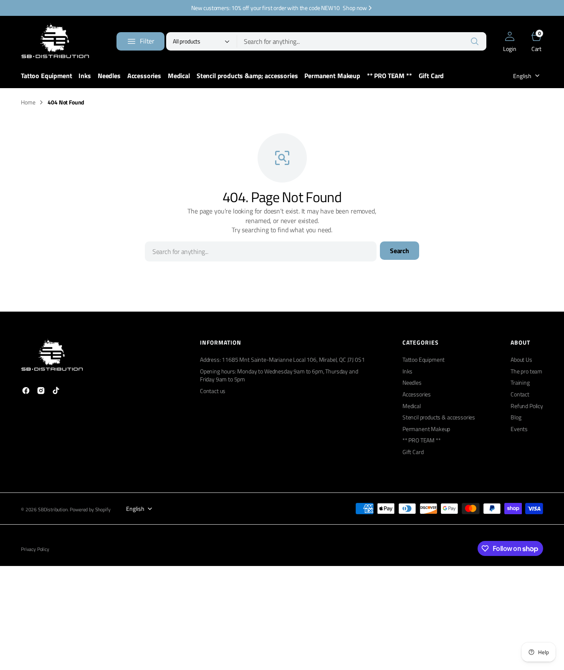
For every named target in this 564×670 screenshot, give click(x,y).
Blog (516, 417)
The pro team (526, 371)
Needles (412, 382)
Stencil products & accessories (438, 417)
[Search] (475, 41)
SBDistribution (53, 509)
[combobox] (361, 41)
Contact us (212, 390)
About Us (521, 359)
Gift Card (413, 451)
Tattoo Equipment (423, 359)
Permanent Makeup (426, 428)
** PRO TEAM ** (421, 440)
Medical (411, 405)
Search (399, 251)
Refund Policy (527, 405)
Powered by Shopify (90, 509)
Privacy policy (35, 549)
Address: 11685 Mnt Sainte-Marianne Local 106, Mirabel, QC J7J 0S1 (282, 359)
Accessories (416, 394)
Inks (407, 371)
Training (520, 382)
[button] (509, 41)
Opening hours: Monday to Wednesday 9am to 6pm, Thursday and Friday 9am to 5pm (279, 375)
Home (28, 102)
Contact (520, 394)
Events (519, 428)
